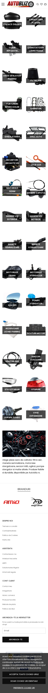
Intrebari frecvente (9, 558)
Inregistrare (7, 591)
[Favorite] (41, 4)
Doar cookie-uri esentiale (24, 681)
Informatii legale (9, 572)
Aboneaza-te (15, 639)
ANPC (4, 563)
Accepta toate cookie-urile (24, 674)
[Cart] (45, 4)
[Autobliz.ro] (21, 4)
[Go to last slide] (8, 502)
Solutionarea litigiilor (10, 567)
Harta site (6, 540)
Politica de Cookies (10, 535)
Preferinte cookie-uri (24, 688)
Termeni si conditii (9, 526)
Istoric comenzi (8, 595)
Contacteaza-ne (9, 554)
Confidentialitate (9, 531)
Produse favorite (8, 600)
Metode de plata (9, 604)
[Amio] (11, 507)
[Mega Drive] (36, 507)
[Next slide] (40, 502)
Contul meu (7, 586)
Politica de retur (8, 609)
